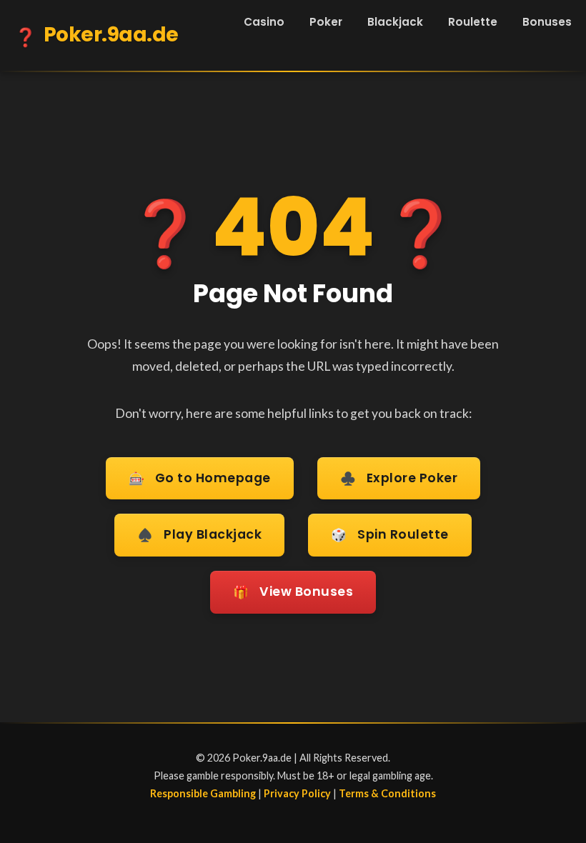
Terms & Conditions (387, 793)
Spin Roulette (390, 535)
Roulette (472, 21)
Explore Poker (399, 478)
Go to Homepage (200, 478)
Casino (264, 21)
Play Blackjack (199, 535)
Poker (325, 21)
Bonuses (547, 21)
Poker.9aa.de (96, 35)
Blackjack (395, 21)
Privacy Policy (297, 793)
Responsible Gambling (203, 793)
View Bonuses (293, 592)
